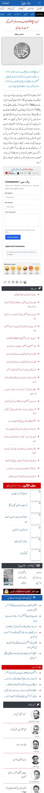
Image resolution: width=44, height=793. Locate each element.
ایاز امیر (37, 736)
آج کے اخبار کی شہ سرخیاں (20, 598)
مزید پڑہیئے (34, 288)
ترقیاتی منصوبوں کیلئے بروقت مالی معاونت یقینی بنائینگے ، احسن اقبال (20, 655)
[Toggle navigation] (39, 3)
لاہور (32, 14)
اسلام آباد (17, 14)
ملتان (9, 14)
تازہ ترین (31, 8)
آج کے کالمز (11, 8)
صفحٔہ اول (40, 8)
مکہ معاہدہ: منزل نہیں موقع (18, 505)
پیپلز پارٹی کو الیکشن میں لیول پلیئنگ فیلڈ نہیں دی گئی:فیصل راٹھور (21, 645)
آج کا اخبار (21, 8)
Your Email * (9, 202)
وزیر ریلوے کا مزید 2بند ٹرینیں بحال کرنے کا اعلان (21, 626)
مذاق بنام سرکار (21, 745)
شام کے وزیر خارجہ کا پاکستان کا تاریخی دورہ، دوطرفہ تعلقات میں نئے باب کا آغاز (21, 679)
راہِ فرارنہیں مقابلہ (20, 541)
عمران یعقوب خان (34, 781)
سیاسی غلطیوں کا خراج (19, 760)
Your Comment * (10, 212)
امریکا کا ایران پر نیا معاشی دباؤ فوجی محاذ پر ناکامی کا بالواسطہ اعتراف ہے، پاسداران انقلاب (22, 685)
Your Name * (9, 193)
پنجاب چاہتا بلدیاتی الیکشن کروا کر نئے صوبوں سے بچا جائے (21, 618)
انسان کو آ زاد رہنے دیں (19, 493)
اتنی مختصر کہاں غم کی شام (18, 730)
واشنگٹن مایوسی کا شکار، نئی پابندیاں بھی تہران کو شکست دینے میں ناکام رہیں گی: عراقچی (20, 673)
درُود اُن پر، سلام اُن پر (19, 529)
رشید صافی (36, 766)
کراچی (25, 14)
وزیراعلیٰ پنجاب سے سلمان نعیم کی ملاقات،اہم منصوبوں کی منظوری (20, 634)
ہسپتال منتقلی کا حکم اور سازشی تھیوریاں (17, 775)
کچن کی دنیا (23, 553)
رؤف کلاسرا (36, 751)
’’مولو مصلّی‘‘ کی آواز (20, 715)
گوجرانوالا (21, 577)
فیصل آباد (21, 572)
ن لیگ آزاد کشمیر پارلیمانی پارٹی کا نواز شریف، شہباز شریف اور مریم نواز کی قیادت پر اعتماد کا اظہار (21, 697)
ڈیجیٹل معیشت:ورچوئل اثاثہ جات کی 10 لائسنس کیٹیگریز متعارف (21, 607)
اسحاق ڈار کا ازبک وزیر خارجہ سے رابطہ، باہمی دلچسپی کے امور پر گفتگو (21, 691)
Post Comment (13, 237)
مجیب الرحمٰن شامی (33, 721)
